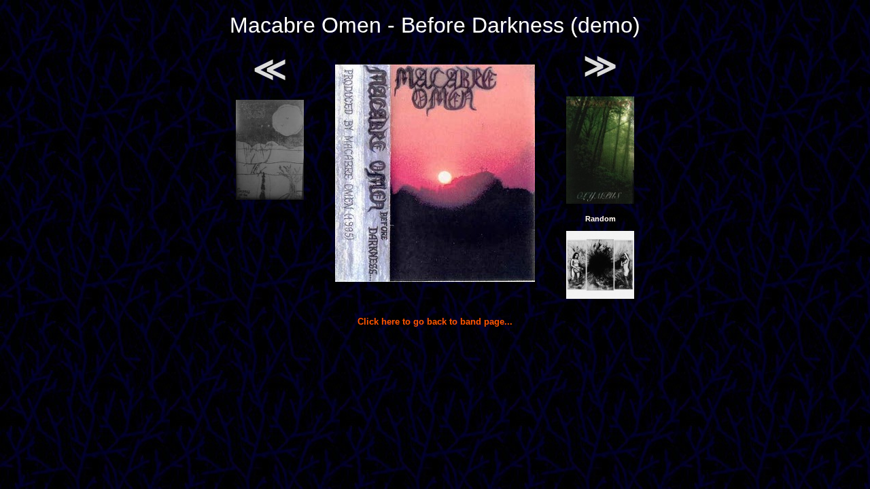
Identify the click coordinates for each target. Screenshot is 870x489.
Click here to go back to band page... (435, 321)
